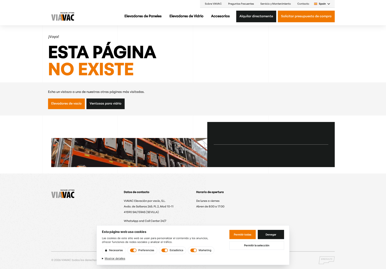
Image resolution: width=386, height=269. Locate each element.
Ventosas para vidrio (105, 103)
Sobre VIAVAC (213, 4)
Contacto (303, 4)
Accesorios (220, 16)
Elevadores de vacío (66, 103)
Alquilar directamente (256, 16)
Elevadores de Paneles (143, 16)
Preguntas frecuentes (241, 4)
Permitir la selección (256, 245)
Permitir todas (242, 234)
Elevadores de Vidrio (186, 16)
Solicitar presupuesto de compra (306, 16)
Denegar (271, 234)
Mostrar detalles (115, 258)
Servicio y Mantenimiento (275, 4)
